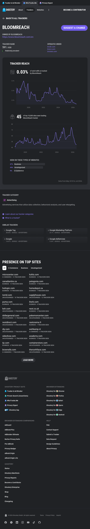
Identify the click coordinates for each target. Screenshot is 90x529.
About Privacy (51, 449)
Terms (42, 515)
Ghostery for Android (55, 415)
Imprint (58, 515)
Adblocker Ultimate (12, 434)
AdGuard (8, 425)
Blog (6, 497)
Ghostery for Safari (54, 400)
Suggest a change (74, 27)
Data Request (51, 439)
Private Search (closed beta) (17, 396)
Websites (40, 10)
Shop (6, 492)
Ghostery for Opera (54, 405)
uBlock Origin (10, 453)
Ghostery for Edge (54, 410)
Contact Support (52, 430)
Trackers (30, 10)
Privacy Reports (10, 478)
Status (7, 468)
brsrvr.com (51, 49)
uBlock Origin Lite (11, 458)
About (20, 10)
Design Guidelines (53, 444)
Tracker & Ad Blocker (12, 3)
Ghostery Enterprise (12, 487)
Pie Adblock (9, 444)
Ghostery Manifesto (12, 473)
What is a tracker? (12, 218)
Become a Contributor (74, 10)
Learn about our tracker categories (19, 214)
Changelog (9, 501)
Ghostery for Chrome (55, 391)
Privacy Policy (50, 515)
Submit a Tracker (52, 434)
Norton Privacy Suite (12, 439)
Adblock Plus (9, 430)
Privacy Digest (47, 3)
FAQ (47, 425)
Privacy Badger (10, 449)
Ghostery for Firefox (55, 396)
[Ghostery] (8, 10)
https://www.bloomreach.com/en (17, 37)
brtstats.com (52, 51)
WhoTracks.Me (31, 3)
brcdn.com (51, 47)
